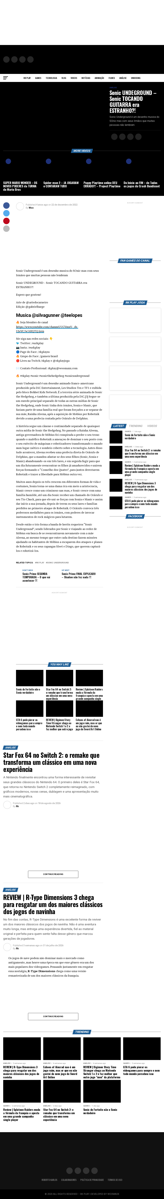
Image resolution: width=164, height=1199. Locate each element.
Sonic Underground (58, 563)
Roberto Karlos (49, 1179)
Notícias (86, 78)
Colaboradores (69, 1179)
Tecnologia (51, 78)
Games (38, 78)
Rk (17, 806)
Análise (123, 78)
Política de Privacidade (92, 1179)
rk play (40, 563)
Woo (31, 207)
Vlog (64, 78)
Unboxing (135, 78)
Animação (99, 78)
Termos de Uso (115, 1179)
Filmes (112, 78)
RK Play (27, 78)
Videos (74, 78)
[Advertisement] (82, 22)
